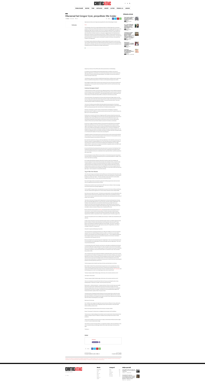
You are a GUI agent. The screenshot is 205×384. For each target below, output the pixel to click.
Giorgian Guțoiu (129, 21)
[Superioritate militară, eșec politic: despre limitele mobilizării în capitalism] (137, 19)
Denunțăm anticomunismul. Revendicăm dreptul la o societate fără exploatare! (129, 51)
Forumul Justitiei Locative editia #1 (92, 353)
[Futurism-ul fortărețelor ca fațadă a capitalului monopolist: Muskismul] (137, 44)
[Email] (99, 342)
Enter (125, 21)
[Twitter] (115, 19)
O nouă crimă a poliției (117, 353)
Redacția (67, 18)
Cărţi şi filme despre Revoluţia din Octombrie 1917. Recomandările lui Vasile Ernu (128, 370)
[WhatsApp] (120, 19)
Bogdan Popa (129, 29)
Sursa (86, 24)
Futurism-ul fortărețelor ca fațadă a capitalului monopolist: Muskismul (129, 44)
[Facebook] (125, 3)
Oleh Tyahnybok (117, 268)
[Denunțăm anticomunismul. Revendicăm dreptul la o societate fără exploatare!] (137, 51)
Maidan (100, 209)
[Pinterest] (118, 19)
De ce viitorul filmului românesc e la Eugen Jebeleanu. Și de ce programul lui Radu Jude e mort (128, 26)
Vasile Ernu (124, 372)
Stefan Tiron (128, 46)
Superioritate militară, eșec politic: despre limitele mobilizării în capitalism (129, 19)
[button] (129, 3)
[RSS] (127, 3)
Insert (67, 13)
